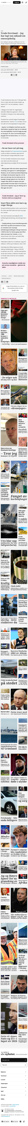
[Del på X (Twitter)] (14, 75)
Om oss (3, 1095)
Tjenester (4, 1087)
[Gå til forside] (6, 2)
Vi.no (15, 121)
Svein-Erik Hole (12, 1106)
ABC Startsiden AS (6, 1116)
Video (2, 1099)
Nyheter (3, 1072)
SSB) (21, 216)
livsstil (4, 276)
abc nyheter (6, 1121)
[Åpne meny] (22, 2)
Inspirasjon (4, 1083)
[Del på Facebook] (11, 75)
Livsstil (3, 1079)
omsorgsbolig (6, 278)
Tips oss (4, 1065)
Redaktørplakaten (10, 1110)
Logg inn (16, 2)
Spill (2, 1091)
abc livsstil (15, 1121)
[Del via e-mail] (16, 75)
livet (10, 276)
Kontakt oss (5, 1060)
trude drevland (19, 276)
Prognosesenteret (17, 151)
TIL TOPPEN (4, 1052)
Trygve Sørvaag (15, 1104)
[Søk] (26, 2)
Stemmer (4, 1076)
